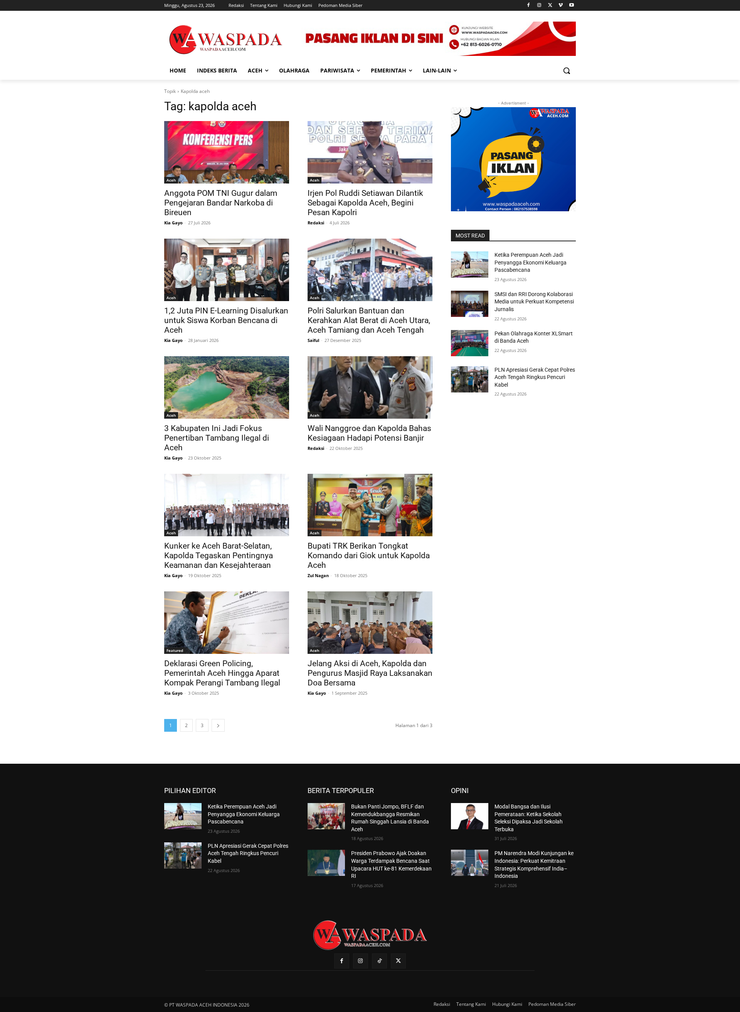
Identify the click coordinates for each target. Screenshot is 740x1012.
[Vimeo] (560, 5)
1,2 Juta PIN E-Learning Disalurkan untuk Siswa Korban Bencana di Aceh (226, 320)
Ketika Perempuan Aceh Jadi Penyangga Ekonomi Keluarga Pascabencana (530, 262)
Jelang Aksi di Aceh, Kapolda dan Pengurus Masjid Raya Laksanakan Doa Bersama (370, 673)
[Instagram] (539, 5)
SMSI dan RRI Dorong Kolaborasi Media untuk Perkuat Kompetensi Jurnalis (534, 301)
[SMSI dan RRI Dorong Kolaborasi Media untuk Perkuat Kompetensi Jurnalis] (469, 304)
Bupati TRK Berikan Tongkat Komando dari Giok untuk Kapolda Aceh (369, 555)
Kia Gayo (173, 223)
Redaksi (316, 223)
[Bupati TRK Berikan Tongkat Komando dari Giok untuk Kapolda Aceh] (370, 505)
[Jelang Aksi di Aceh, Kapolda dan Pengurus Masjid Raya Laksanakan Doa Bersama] (370, 622)
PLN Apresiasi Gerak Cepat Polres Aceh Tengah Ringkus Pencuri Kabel (534, 377)
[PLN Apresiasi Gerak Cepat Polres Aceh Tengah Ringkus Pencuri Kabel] (469, 379)
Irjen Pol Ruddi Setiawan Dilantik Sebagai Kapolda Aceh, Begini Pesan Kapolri (365, 203)
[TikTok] (379, 960)
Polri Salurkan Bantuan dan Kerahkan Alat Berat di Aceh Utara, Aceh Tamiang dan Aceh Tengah (369, 320)
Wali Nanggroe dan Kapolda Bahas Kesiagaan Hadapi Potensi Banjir (369, 433)
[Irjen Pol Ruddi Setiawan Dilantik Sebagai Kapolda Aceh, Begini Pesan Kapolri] (370, 152)
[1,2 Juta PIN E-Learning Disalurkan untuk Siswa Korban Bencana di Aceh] (226, 270)
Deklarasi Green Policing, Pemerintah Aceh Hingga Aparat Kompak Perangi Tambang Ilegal (222, 673)
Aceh (171, 180)
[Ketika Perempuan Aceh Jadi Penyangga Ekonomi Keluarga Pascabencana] (469, 264)
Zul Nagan (318, 575)
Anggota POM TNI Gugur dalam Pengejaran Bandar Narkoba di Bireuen (220, 203)
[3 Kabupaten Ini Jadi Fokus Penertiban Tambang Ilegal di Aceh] (226, 387)
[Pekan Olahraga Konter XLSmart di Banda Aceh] (469, 343)
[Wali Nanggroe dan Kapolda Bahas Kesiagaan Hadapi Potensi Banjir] (370, 387)
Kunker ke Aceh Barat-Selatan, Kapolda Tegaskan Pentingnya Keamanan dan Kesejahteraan (218, 555)
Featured (174, 650)
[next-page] (218, 725)
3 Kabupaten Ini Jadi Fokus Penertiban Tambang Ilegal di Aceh (216, 438)
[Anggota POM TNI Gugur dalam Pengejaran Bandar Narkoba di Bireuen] (226, 152)
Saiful (313, 340)
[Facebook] (528, 5)
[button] (566, 70)
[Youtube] (571, 5)
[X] (550, 5)
